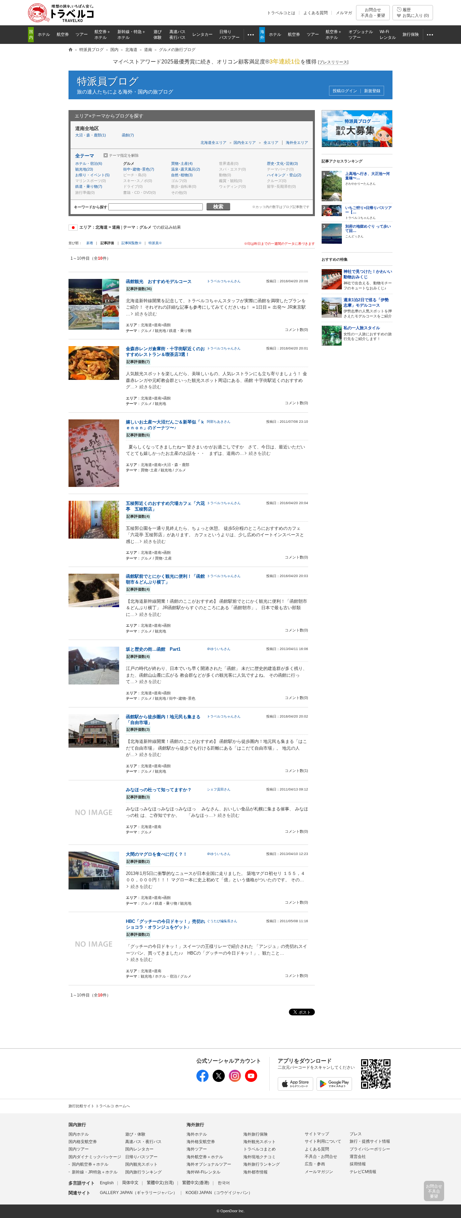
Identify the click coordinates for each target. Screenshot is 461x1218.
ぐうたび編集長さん (222, 921)
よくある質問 (315, 13)
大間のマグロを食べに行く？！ (156, 854)
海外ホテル (197, 1134)
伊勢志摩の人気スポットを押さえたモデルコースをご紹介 (368, 307)
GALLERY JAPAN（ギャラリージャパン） (138, 1192)
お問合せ (373, 12)
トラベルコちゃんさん (224, 281)
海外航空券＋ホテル (205, 1157)
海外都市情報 (255, 1172)
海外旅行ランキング (261, 1164)
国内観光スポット (141, 1164)
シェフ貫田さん (219, 789)
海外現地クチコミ (259, 1157)
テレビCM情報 (363, 1171)
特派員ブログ (108, 81)
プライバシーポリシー (370, 1149)
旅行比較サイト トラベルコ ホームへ (99, 1106)
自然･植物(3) (182, 175)
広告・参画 (315, 1164)
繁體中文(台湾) (160, 1183)
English (107, 1183)
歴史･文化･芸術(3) (282, 163)
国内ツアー (79, 1149)
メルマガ (344, 13)
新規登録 (372, 91)
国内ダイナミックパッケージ (95, 1157)
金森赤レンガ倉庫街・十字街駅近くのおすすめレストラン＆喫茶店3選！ (165, 351)
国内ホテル (79, 1134)
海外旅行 (195, 1124)
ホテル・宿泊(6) (88, 163)
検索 (218, 206)
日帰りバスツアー (141, 1157)
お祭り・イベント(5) (92, 175)
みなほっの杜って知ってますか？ (159, 789)
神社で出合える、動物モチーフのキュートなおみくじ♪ (368, 279)
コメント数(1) (296, 771)
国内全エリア (245, 142)
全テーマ (84, 155)
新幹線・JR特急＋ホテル (94, 1172)
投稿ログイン (345, 91)
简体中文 (130, 1183)
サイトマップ (317, 1134)
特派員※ (155, 243)
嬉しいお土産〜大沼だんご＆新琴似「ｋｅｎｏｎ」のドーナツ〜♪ (165, 424)
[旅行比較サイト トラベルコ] (71, 50)
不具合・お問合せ (321, 1156)
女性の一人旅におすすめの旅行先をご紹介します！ (368, 333)
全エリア (271, 142)
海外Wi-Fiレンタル (203, 1172)
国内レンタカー (139, 1149)
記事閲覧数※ (131, 243)
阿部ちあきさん (219, 421)
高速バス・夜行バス (143, 1141)
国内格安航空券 (83, 1141)
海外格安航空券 (201, 1141)
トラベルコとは (281, 13)
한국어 (224, 1183)
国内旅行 (77, 1124)
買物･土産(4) (182, 163)
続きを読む (146, 313)
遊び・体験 (135, 1134)
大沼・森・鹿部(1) (90, 135)
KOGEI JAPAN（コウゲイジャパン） (219, 1192)
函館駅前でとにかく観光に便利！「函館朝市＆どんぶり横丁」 (165, 579)
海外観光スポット (259, 1141)
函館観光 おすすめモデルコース (159, 281)
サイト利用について (323, 1141)
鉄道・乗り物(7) (88, 186)
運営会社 (358, 1156)
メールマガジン (319, 1171)
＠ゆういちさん (219, 649)
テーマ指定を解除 (124, 155)
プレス (356, 1134)
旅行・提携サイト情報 (370, 1141)
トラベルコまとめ (259, 1149)
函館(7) (128, 135)
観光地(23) (84, 169)
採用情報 (358, 1164)
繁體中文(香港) (195, 1183)
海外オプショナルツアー (209, 1164)
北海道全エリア (213, 142)
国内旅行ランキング (143, 1172)
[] (333, 62)
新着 (90, 243)
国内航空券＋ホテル (90, 1164)
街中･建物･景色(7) (138, 169)
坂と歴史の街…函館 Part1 (153, 649)
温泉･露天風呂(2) (185, 169)
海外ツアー (197, 1149)
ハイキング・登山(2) (284, 175)
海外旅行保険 (255, 1134)
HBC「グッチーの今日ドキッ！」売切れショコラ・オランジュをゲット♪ (165, 924)
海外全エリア (297, 142)
